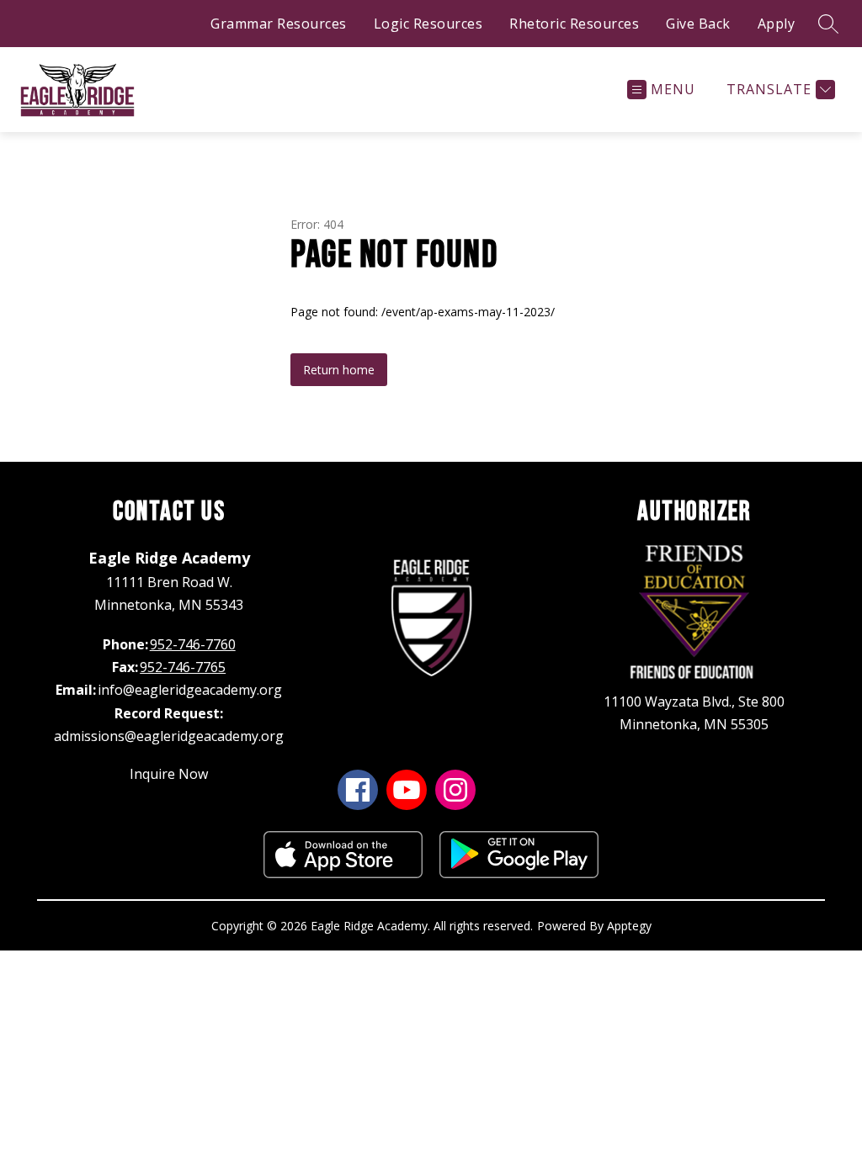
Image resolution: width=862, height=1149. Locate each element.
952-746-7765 (183, 667)
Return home (339, 370)
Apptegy (629, 926)
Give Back (698, 23)
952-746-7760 (193, 644)
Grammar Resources (278, 23)
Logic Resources (428, 23)
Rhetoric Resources (574, 23)
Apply (776, 23)
